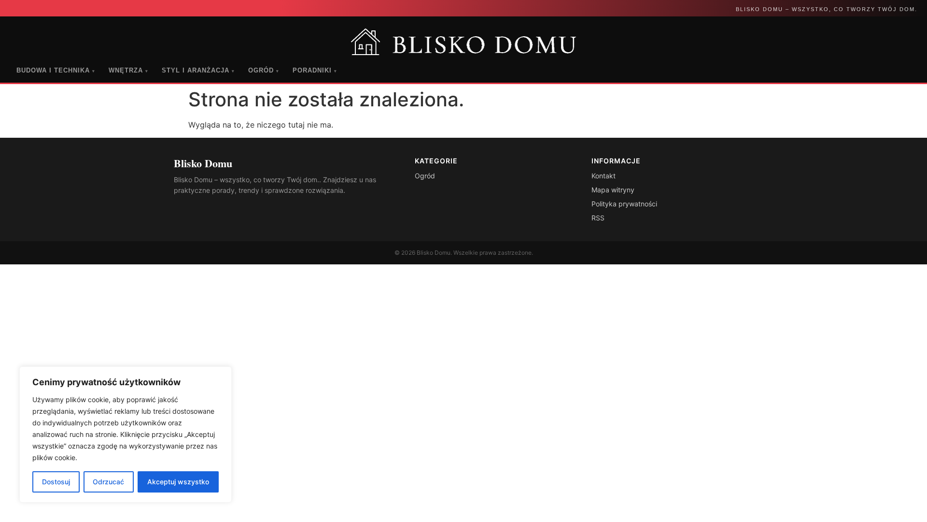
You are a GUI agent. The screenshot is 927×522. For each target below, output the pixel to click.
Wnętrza (128, 70)
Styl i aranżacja (198, 70)
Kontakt (603, 176)
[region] (125, 434)
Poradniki (315, 70)
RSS (597, 218)
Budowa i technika (55, 70)
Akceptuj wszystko (178, 482)
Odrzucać (108, 482)
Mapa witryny (612, 190)
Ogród (263, 70)
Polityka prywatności (624, 204)
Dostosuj (56, 482)
